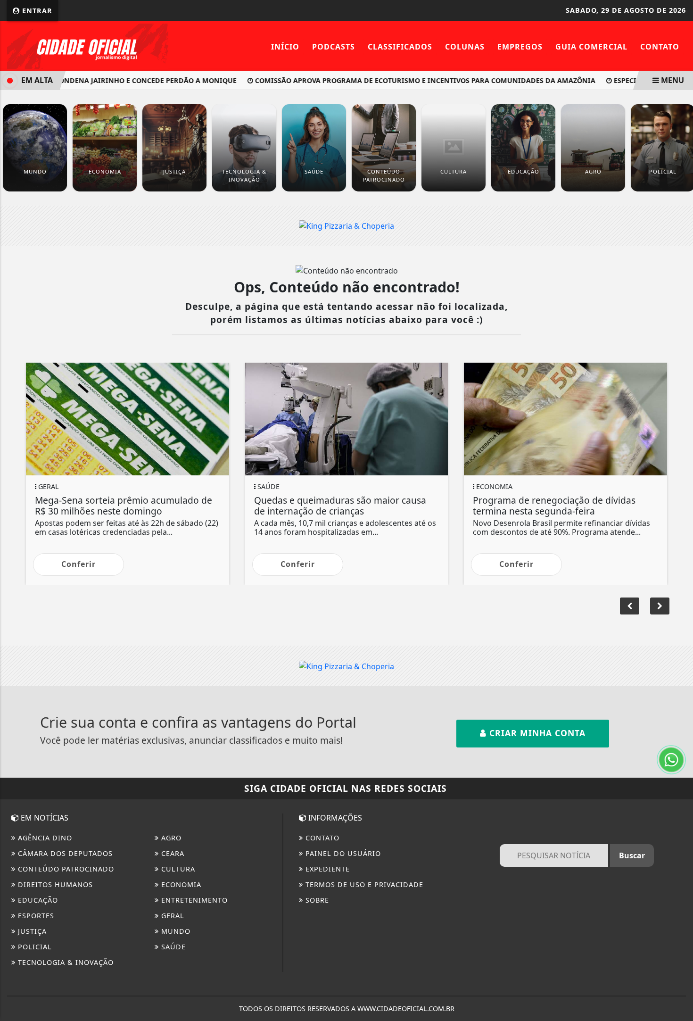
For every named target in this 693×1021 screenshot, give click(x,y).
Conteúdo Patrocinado (65, 868)
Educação (37, 900)
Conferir (78, 564)
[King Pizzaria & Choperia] (346, 225)
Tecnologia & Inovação (65, 962)
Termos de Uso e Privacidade (363, 884)
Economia (180, 884)
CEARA (171, 853)
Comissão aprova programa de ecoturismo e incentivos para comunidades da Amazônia (410, 80)
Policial (34, 946)
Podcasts (333, 47)
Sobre (316, 900)
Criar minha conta (536, 733)
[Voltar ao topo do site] (678, 613)
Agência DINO (44, 837)
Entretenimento (193, 900)
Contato (659, 47)
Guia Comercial (591, 47)
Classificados (400, 47)
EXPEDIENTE (326, 868)
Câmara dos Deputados (64, 853)
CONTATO (321, 837)
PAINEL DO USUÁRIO (342, 853)
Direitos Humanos (54, 884)
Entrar (36, 10)
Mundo (174, 931)
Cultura (177, 868)
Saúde (172, 946)
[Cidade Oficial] (87, 45)
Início (285, 47)
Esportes (35, 915)
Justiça (31, 931)
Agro (170, 837)
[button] (659, 606)
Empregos (520, 47)
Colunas (465, 47)
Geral (171, 915)
